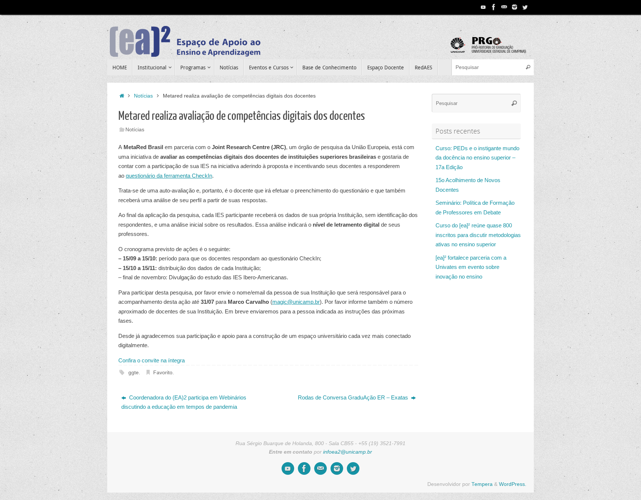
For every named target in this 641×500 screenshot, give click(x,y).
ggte (133, 372)
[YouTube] (483, 7)
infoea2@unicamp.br (347, 452)
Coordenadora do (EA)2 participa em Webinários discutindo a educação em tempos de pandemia (183, 402)
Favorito (162, 372)
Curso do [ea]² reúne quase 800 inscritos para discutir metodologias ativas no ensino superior (478, 234)
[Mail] (504, 7)
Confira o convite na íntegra (151, 360)
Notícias (143, 96)
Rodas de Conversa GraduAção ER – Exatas (354, 397)
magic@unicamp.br (296, 302)
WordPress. (512, 484)
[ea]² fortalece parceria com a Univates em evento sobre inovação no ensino (470, 267)
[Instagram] (514, 7)
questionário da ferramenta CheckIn (169, 175)
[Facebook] (494, 7)
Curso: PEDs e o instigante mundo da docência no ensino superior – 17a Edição (477, 157)
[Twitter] (525, 7)
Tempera (482, 484)
